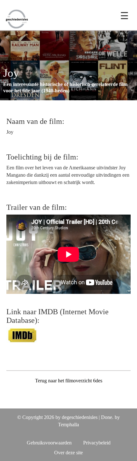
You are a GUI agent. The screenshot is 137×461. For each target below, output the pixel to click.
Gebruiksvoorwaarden (49, 442)
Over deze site (68, 452)
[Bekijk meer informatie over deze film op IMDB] (22, 334)
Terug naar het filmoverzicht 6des (68, 380)
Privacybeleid (97, 442)
